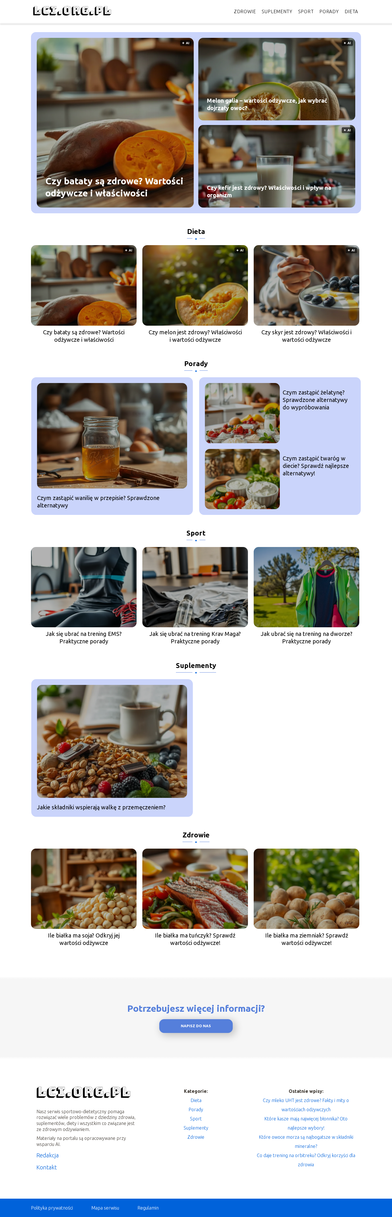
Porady (329, 11)
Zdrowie (245, 11)
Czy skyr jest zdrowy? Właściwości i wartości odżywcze (306, 336)
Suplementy (277, 11)
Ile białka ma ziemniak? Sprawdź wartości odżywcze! (306, 939)
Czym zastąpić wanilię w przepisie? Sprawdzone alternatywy (98, 502)
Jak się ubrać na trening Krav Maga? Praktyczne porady (195, 637)
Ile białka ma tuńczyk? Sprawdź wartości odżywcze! (195, 939)
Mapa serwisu (105, 1207)
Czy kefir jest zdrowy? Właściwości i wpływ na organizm (269, 191)
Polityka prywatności (52, 1207)
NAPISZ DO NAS (196, 1026)
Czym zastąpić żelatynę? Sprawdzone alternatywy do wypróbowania (315, 400)
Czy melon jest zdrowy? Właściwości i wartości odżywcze (195, 336)
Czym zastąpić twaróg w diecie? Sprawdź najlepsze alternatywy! (316, 465)
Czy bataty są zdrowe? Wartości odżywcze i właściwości (114, 187)
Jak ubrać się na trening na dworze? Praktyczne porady (306, 637)
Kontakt (46, 1167)
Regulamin (148, 1207)
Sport (306, 11)
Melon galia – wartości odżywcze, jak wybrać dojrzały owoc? (267, 104)
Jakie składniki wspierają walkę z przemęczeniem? (101, 807)
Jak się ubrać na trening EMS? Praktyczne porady (84, 637)
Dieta (351, 11)
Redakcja (47, 1155)
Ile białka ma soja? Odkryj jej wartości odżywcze (84, 939)
